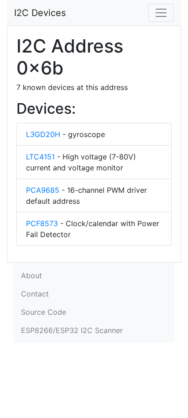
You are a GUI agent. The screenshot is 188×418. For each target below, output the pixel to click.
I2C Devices (40, 12)
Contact (35, 293)
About (31, 275)
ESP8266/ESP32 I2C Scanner (72, 330)
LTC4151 (40, 156)
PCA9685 (42, 190)
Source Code (43, 312)
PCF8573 (42, 223)
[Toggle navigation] (161, 13)
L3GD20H (43, 134)
